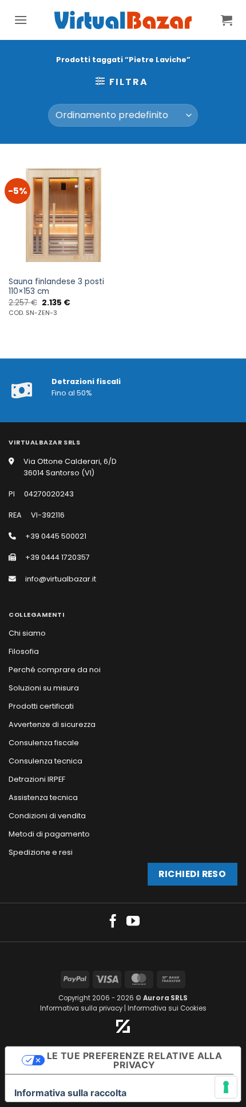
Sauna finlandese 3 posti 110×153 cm (56, 287)
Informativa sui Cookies (167, 1008)
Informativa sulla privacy (81, 1008)
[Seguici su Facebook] (113, 922)
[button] (20, 20)
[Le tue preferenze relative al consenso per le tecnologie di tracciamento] (226, 1087)
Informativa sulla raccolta (70, 1092)
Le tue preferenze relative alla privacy (135, 1060)
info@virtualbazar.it (60, 579)
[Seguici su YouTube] (133, 922)
